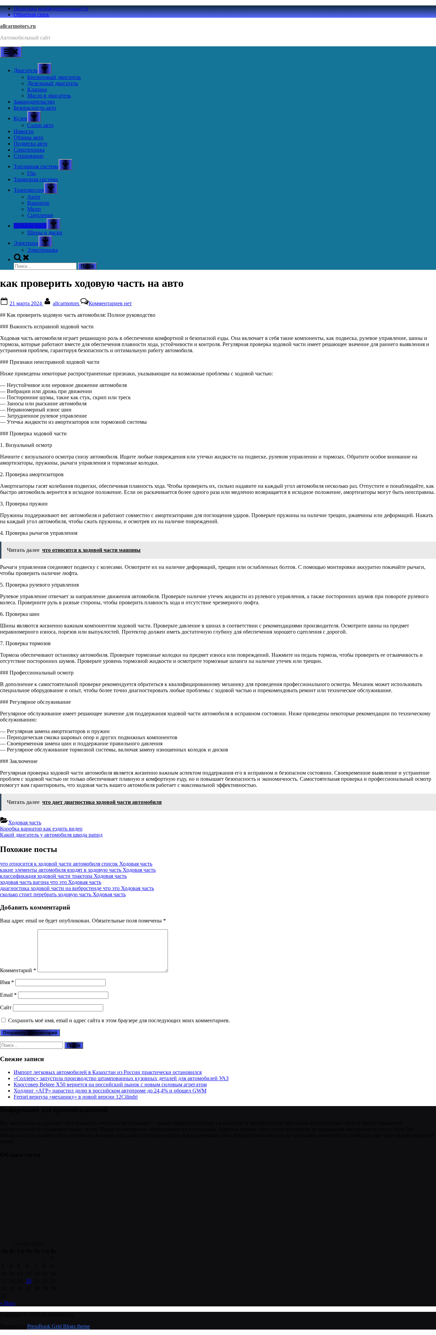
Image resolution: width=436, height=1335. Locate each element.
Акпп (33, 197)
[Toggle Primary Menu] (11, 52)
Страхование (29, 156)
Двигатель (26, 70)
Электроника (42, 250)
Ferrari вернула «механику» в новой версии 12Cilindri (76, 1097)
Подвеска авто (30, 143)
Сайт (6, 1007)
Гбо (31, 173)
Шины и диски (44, 232)
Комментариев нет (110, 303)
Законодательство (34, 102)
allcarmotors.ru (18, 26)
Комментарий (18, 970)
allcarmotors (66, 303)
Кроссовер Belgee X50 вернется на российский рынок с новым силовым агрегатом (110, 1084)
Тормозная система (36, 179)
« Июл (7, 1303)
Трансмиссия (29, 190)
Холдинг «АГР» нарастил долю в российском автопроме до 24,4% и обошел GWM (110, 1090)
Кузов (20, 118)
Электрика (26, 243)
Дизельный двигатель (52, 83)
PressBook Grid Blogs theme (58, 1326)
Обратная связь (31, 14)
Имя (7, 982)
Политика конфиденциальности (51, 8)
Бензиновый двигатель (54, 77)
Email (8, 995)
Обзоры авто (28, 137)
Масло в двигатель (49, 95)
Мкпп (34, 209)
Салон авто (40, 125)
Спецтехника (29, 150)
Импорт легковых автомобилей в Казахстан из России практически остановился (108, 1072)
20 (28, 1281)
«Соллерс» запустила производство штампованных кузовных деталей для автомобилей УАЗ (121, 1078)
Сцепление (40, 215)
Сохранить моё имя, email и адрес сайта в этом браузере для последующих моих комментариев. (119, 1020)
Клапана (37, 89)
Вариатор (38, 203)
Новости (24, 131)
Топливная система (36, 166)
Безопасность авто (35, 108)
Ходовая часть (30, 226)
